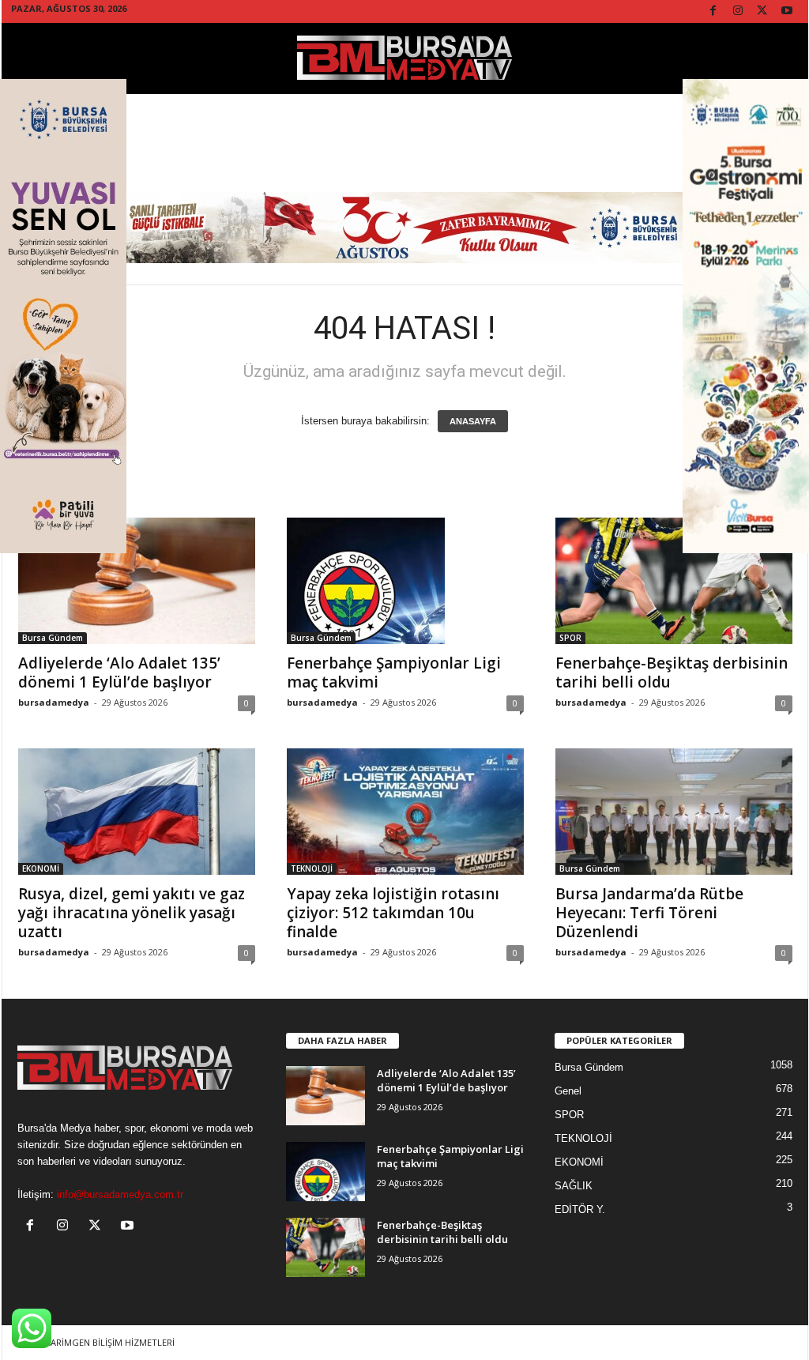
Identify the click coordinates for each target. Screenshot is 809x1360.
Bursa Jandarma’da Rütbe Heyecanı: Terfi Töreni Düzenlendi (649, 912)
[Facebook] (713, 11)
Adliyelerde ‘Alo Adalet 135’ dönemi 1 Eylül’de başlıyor (119, 672)
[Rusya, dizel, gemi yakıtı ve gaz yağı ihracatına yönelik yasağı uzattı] (136, 811)
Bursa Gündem (52, 637)
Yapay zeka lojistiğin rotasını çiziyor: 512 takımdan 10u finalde (393, 912)
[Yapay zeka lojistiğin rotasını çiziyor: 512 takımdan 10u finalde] (405, 811)
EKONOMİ (40, 868)
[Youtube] (786, 11)
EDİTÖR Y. (580, 1209)
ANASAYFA (473, 421)
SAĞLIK (574, 1186)
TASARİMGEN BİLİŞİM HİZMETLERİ (105, 1342)
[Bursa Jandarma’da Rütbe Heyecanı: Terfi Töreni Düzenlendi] (673, 811)
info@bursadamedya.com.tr (120, 1194)
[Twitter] (762, 11)
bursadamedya (53, 702)
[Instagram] (737, 11)
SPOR (570, 637)
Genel (568, 1091)
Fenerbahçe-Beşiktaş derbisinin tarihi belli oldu (671, 672)
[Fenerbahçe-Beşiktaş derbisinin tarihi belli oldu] (673, 581)
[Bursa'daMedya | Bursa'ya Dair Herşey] (405, 58)
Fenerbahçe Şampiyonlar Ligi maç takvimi (394, 672)
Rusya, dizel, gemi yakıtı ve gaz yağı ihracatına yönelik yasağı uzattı (131, 912)
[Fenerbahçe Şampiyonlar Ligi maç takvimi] (405, 581)
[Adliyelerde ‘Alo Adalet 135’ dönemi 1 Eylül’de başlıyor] (136, 581)
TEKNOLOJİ (312, 868)
